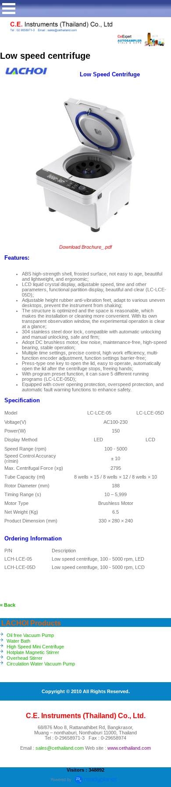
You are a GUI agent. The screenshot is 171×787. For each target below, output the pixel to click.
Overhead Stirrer (25, 658)
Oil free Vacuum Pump (30, 635)
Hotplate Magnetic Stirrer (33, 652)
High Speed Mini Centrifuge (35, 646)
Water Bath (18, 641)
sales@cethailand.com (60, 748)
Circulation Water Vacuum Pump (41, 663)
